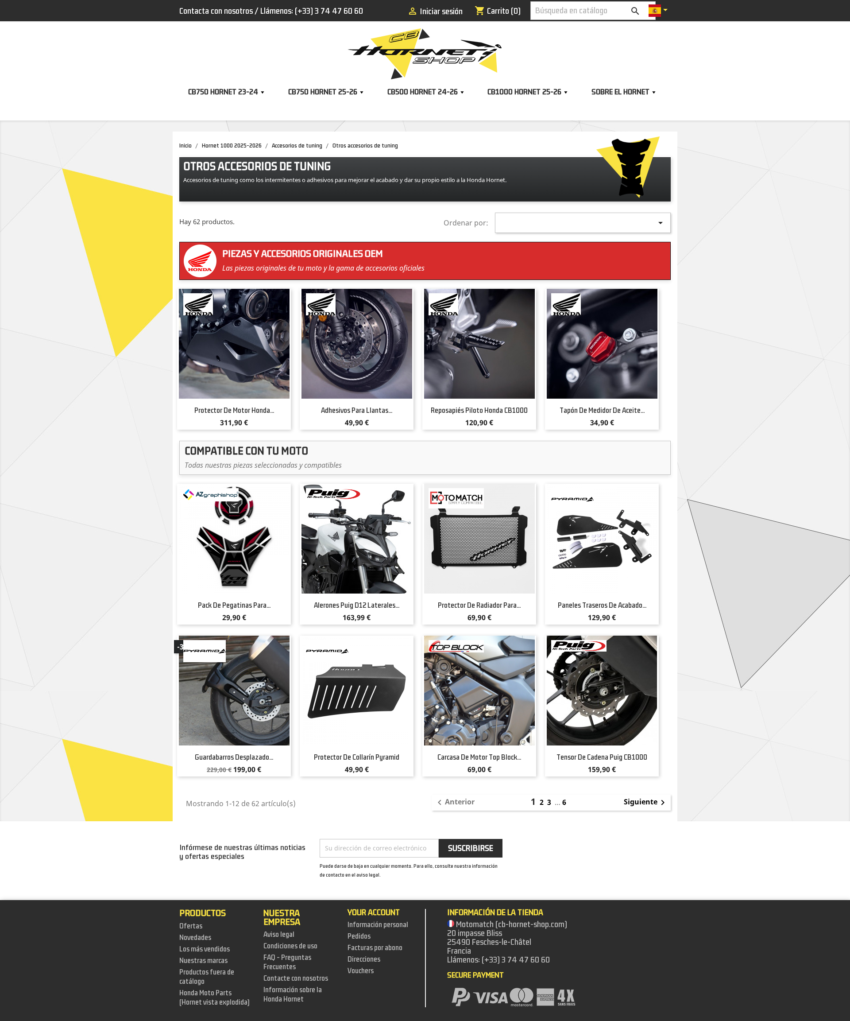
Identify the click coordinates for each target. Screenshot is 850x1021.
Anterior (454, 802)
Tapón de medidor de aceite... (602, 410)
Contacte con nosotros (295, 978)
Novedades (195, 938)
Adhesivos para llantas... (356, 410)
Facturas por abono (375, 948)
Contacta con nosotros (216, 11)
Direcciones (364, 959)
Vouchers (361, 971)
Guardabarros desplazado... (234, 757)
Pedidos (359, 936)
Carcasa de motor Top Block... (479, 757)
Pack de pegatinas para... (234, 605)
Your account (374, 912)
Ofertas (190, 926)
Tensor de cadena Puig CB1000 (601, 757)
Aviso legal (278, 934)
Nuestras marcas (203, 961)
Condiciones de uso (290, 946)
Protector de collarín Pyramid (356, 757)
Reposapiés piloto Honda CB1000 (479, 410)
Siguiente (646, 802)
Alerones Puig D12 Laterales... (356, 605)
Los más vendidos (204, 949)
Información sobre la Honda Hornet (292, 994)
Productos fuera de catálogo (206, 976)
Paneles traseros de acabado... (602, 605)
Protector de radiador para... (479, 605)
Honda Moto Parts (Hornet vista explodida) (214, 997)
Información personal (378, 925)
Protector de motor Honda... (234, 410)
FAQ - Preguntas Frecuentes (287, 962)
